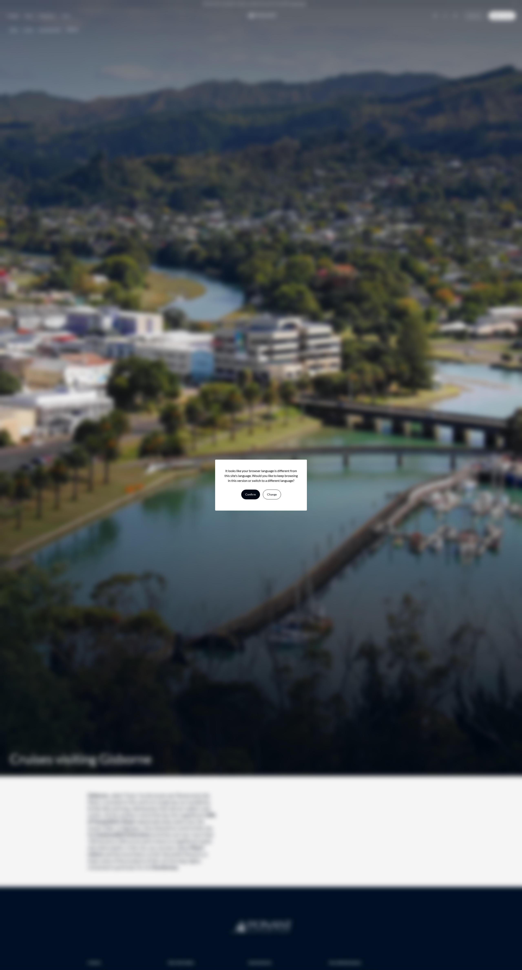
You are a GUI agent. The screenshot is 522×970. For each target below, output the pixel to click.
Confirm (250, 494)
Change (272, 494)
